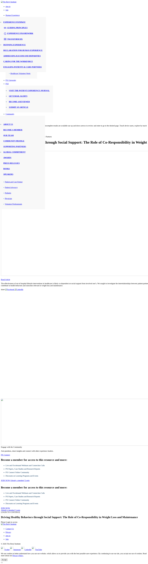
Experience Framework (20, 33)
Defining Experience (14, 45)
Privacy (8, 532)
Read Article (5, 280)
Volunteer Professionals (13, 204)
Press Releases (11, 163)
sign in (8, 7)
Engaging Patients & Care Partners (22, 67)
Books (6, 169)
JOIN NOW (5, 480)
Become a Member (12, 130)
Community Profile (13, 141)
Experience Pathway (14, 22)
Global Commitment (14, 152)
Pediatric (8, 193)
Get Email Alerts (18, 96)
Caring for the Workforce (18, 61)
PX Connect (5, 455)
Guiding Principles (17, 28)
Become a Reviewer (19, 102)
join (7, 10)
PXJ (7, 84)
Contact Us (10, 529)
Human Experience (13, 15)
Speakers (8, 174)
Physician (8, 199)
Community (10, 114)
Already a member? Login (19, 480)
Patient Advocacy (11, 187)
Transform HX (15, 39)
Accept (4, 560)
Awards (7, 158)
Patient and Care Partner (14, 182)
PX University (11, 80)
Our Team (8, 135)
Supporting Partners (14, 147)
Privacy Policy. (17, 556)
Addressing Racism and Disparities (22, 56)
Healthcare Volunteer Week (20, 73)
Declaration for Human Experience (23, 50)
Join (7, 539)
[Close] (2, 562)
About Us (8, 124)
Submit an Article (18, 107)
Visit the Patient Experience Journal (29, 91)
